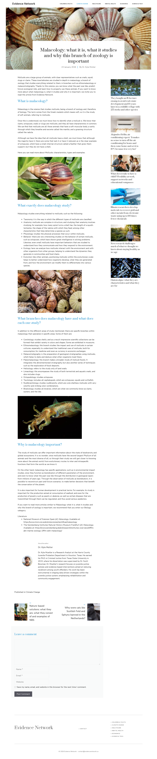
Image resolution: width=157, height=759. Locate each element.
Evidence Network (23, 4)
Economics (124, 4)
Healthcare (96, 4)
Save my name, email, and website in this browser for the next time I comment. (51, 687)
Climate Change (82, 4)
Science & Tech (137, 4)
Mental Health (110, 4)
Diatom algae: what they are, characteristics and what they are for (125, 283)
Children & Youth (66, 4)
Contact (83, 729)
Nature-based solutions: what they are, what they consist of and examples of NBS (41, 613)
